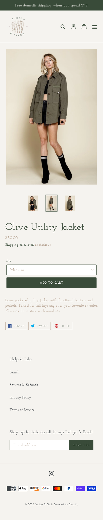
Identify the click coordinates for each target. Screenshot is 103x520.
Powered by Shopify (66, 504)
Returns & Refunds (24, 384)
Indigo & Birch (44, 504)
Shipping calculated (19, 245)
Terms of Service (22, 409)
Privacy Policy (20, 397)
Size (8, 261)
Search (14, 372)
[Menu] (94, 26)
